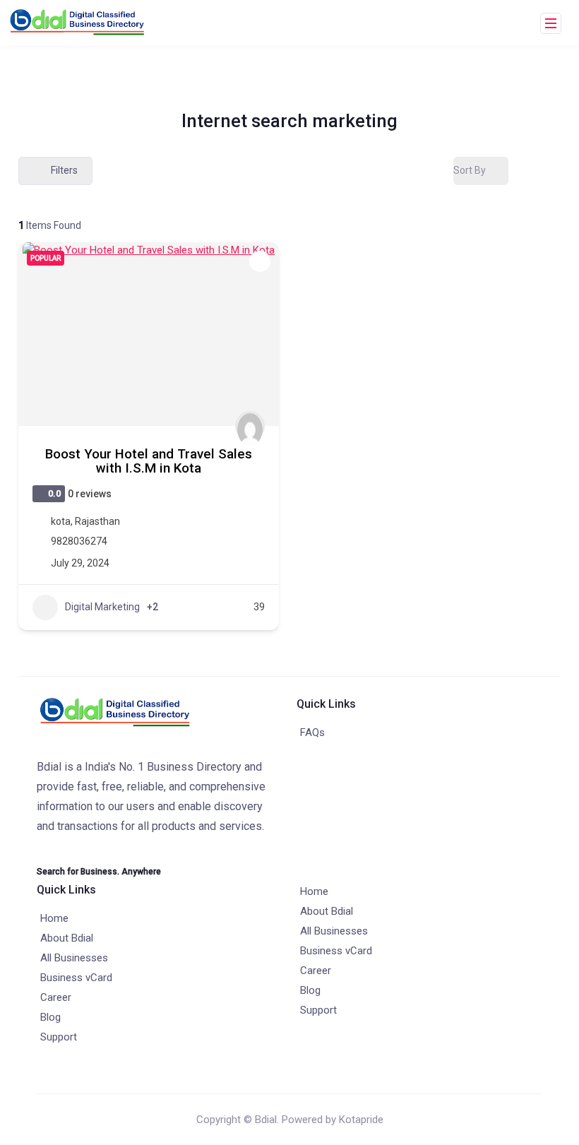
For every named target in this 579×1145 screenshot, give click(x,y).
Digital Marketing (102, 606)
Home (54, 918)
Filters (64, 170)
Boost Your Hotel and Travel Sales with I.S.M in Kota (148, 461)
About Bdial (66, 938)
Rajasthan (97, 521)
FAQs (312, 732)
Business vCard (76, 977)
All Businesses (74, 957)
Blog (50, 1017)
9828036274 (79, 541)
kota (61, 521)
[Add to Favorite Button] (259, 261)
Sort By (469, 170)
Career (55, 997)
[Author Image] (250, 426)
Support (58, 1037)
